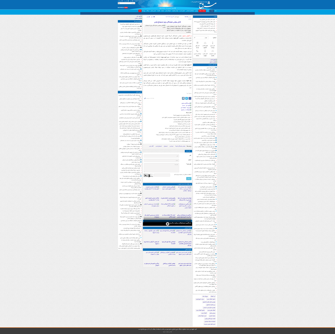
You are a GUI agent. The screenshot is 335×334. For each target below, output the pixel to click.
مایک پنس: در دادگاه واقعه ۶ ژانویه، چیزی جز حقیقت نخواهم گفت (175, 139)
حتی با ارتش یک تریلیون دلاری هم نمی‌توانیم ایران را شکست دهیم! (131, 50)
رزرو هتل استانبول (210, 305)
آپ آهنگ (213, 296)
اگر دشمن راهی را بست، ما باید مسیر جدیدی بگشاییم (206, 225)
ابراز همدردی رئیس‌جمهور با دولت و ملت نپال (205, 114)
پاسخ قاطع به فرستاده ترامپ (209, 197)
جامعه (162, 11)
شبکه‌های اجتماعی (190, 11)
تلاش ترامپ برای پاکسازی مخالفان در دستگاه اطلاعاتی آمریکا (131, 165)
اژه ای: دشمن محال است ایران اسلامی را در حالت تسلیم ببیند (205, 204)
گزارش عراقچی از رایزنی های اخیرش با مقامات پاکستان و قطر (205, 245)
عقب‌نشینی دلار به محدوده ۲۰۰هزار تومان (206, 28)
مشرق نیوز (204, 4)
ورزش (196, 11)
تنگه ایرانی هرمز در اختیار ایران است (207, 189)
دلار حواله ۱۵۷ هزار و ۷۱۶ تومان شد (207, 24)
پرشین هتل (212, 313)
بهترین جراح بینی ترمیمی (209, 307)
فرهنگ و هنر (168, 11)
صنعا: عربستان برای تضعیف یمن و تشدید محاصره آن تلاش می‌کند (131, 186)
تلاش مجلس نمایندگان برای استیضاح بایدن (167, 22)
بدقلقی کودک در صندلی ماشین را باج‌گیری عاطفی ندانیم (130, 149)
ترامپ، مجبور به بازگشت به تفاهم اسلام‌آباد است (204, 211)
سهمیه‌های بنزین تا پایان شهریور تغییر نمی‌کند (205, 258)
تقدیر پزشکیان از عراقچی (209, 101)
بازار (140, 11)
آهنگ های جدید (211, 310)
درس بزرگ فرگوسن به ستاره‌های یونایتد (131, 134)
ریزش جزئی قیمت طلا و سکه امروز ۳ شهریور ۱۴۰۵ (206, 31)
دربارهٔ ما (119, 1)
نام (190, 155)
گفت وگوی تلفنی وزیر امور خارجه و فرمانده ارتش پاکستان (205, 248)
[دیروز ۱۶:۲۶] (167, 224)
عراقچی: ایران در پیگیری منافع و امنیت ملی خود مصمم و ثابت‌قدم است (205, 74)
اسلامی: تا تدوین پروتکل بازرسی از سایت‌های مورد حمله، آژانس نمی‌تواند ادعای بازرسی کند (206, 176)
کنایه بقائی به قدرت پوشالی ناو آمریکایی (206, 154)
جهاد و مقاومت (175, 11)
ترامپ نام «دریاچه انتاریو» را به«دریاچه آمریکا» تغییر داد (130, 198)
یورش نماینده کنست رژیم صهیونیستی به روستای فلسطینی (130, 194)
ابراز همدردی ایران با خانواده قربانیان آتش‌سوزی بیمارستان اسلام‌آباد (205, 168)
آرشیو (131, 1)
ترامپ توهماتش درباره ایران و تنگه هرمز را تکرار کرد (130, 40)
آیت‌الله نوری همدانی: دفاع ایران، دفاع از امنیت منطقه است (205, 125)
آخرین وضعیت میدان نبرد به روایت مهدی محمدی (204, 138)
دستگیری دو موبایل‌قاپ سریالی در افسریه (180, 223)
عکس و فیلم (153, 11)
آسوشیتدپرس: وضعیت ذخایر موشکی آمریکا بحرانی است (131, 214)
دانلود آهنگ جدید (211, 299)
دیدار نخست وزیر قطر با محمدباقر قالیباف (131, 244)
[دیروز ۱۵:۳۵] (183, 208)
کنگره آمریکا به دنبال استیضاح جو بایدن (181, 121)
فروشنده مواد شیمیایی (210, 321)
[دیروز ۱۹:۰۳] (183, 257)
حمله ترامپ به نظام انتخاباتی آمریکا (182, 137)
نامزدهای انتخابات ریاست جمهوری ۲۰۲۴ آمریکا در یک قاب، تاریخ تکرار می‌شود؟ (173, 134)
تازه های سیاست (212, 65)
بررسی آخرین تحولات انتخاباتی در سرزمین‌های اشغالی (130, 103)
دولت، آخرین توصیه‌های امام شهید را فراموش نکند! (205, 221)
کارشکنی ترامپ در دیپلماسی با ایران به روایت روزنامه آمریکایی (131, 183)
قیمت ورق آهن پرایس (210, 319)
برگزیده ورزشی (188, 228)
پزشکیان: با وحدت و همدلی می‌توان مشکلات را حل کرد (205, 180)
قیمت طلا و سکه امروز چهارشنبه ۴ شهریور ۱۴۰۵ (204, 22)
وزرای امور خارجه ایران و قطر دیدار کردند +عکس (204, 116)
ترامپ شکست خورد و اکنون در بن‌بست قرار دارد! (204, 142)
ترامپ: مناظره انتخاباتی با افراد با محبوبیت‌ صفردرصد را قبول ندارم (176, 117)
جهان (207, 11)
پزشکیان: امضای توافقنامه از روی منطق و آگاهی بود (205, 287)
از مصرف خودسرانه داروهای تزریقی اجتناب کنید (130, 126)
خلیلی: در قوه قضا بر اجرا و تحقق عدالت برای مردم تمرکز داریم (206, 291)
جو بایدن (171, 146)
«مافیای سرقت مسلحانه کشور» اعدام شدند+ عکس (206, 231)
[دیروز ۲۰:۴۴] (183, 191)
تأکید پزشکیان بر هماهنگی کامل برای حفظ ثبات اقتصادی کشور (205, 214)
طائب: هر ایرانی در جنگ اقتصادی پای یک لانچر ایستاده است (205, 129)
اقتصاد (158, 11)
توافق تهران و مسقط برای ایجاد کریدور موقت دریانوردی (206, 276)
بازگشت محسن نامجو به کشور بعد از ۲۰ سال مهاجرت (152, 199)
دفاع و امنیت (182, 11)
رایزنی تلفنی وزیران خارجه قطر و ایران (207, 252)
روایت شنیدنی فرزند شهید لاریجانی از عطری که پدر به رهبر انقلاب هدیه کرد (130, 37)
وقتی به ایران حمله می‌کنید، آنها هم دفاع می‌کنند (129, 121)
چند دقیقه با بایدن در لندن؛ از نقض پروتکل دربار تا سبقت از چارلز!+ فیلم (174, 132)
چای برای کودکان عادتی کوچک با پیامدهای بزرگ (130, 128)
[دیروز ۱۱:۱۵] (151, 235)
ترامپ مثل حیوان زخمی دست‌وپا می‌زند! (131, 176)
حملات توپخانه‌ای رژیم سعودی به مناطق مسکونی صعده (130, 99)
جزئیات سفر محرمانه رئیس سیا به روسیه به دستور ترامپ (130, 107)
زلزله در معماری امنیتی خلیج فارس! (207, 187)
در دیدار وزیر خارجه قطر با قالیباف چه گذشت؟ (205, 98)
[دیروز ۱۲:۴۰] (151, 208)
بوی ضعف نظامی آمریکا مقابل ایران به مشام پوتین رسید (130, 96)
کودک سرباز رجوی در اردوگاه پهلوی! (207, 145)
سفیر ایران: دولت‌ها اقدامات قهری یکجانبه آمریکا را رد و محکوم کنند (205, 235)
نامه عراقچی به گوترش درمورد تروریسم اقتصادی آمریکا (205, 172)
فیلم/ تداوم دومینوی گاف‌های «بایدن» (182, 119)
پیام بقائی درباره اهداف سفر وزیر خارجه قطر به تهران (205, 161)
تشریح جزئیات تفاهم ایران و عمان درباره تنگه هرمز (206, 239)
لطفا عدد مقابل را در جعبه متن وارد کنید (182, 174)
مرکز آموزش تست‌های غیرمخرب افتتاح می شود (205, 191)
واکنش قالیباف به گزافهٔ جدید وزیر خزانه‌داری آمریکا (206, 78)
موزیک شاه (205, 296)
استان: (214, 38)
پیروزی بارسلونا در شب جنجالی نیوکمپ (131, 146)
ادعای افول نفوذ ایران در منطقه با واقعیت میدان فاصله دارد (205, 147)
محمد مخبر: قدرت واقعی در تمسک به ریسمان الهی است (205, 111)
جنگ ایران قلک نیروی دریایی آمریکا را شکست (130, 209)
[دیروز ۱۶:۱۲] (151, 191)
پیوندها (143, 11)
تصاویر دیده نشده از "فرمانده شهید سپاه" (131, 26)
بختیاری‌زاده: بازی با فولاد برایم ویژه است (131, 211)
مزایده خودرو (212, 316)
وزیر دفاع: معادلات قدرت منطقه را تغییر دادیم (130, 238)
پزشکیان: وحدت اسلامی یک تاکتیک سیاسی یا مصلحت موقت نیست (206, 133)
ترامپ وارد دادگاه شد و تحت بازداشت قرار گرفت (179, 126)
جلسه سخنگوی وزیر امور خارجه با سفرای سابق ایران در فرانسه (205, 272)
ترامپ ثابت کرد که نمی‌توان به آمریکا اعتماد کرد (130, 136)
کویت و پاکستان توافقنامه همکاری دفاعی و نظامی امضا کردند (130, 87)
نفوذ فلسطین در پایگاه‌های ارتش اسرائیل (131, 160)
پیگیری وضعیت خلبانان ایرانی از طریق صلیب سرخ (168, 199)
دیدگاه (148, 11)
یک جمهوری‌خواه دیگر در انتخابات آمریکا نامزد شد (179, 130)
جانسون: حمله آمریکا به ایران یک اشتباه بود (130, 59)
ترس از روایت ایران (211, 68)
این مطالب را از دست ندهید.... (184, 184)
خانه (216, 11)
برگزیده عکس (188, 249)
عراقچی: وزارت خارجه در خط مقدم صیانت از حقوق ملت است (206, 89)
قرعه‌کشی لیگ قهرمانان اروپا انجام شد (168, 243)
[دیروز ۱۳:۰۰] (167, 257)
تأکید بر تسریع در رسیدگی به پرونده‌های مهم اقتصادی (206, 184)
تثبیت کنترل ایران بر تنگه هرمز (208, 140)
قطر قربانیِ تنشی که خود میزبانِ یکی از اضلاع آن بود (130, 118)
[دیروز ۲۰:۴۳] (167, 235)
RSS (135, 1)
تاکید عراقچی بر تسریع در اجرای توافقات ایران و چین (205, 208)
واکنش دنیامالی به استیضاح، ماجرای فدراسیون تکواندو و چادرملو (184, 243)
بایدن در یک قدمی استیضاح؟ (184, 124)
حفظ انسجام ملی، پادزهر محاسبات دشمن (206, 199)
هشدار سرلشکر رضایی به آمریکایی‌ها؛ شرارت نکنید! (206, 82)
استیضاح (166, 146)
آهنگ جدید (204, 313)
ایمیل (189, 160)
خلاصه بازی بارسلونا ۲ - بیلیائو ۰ (133, 144)
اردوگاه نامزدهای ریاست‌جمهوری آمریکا (182, 115)
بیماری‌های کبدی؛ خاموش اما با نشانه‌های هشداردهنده (131, 54)
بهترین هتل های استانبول (209, 302)
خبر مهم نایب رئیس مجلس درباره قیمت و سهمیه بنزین (205, 279)
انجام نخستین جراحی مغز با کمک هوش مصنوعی (129, 124)
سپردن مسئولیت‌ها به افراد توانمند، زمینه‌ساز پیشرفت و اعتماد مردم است (206, 194)
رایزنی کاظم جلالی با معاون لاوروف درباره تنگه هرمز (205, 103)
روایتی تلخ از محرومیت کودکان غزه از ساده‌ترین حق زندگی (130, 114)
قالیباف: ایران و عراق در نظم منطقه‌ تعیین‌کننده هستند (205, 260)
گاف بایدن (151, 146)
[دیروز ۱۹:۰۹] (167, 191)
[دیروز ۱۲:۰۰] (151, 257)
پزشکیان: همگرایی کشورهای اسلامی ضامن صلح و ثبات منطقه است (205, 283)
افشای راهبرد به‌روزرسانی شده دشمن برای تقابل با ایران (205, 93)
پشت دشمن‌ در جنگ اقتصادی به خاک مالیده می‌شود (206, 119)
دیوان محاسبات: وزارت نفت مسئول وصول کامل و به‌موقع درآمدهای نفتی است (205, 218)
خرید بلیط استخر (202, 316)
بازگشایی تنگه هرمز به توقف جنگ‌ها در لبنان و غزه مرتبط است (205, 70)
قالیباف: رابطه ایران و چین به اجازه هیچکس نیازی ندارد (205, 165)
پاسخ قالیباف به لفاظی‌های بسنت (208, 242)
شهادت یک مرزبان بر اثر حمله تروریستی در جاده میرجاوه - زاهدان (184, 200)
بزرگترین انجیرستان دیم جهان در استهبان (151, 264)
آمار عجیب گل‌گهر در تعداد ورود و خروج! (151, 243)
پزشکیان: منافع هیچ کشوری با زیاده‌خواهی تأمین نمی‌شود (205, 107)
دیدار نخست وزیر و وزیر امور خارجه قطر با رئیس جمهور (184, 264)
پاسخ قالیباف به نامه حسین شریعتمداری (206, 201)
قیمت (215, 17)
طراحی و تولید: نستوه (167, 332)
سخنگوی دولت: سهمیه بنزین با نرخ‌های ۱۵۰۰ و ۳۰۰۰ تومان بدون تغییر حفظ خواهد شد (205, 264)
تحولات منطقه (202, 11)
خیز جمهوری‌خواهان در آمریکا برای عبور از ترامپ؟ (179, 141)
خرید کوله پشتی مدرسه (209, 324)
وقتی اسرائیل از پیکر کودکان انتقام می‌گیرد (131, 168)
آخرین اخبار (138, 92)
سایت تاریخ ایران (200, 299)
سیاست (211, 11)
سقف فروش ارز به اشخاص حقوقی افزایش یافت (129, 77)
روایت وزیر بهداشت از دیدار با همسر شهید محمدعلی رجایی (206, 157)
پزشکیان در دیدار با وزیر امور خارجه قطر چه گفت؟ (204, 96)
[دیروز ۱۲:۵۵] (167, 208)
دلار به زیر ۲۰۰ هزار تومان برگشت (207, 26)
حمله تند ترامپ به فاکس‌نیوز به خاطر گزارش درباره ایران (131, 111)
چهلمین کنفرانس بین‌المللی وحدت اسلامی (169, 264)
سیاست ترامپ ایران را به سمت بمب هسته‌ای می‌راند (130, 70)
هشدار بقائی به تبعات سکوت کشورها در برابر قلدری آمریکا (206, 268)
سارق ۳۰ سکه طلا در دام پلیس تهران (132, 57)
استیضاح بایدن (159, 146)
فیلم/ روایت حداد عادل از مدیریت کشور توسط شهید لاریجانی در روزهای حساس (130, 66)
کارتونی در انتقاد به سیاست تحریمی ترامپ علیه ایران (130, 83)
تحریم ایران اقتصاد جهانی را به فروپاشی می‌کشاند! (132, 131)
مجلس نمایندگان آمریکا (180, 146)
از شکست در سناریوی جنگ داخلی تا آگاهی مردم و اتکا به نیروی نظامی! (205, 254)
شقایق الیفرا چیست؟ (135, 138)
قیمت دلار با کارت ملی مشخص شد (207, 19)
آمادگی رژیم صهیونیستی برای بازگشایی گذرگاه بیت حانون (130, 74)
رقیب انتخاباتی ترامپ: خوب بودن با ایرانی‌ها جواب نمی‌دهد (177, 128)
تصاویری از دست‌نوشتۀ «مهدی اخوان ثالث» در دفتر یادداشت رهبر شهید (205, 151)
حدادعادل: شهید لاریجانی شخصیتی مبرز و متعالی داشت (205, 86)
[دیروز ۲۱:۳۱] (183, 235)
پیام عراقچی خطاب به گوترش (208, 122)
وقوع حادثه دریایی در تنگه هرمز (208, 136)
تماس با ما (126, 1)
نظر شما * (188, 164)
